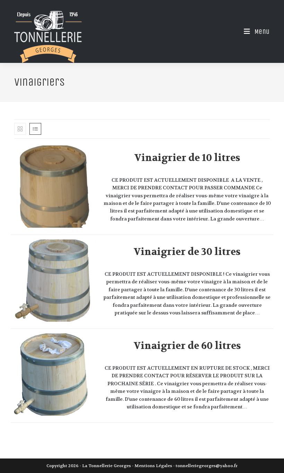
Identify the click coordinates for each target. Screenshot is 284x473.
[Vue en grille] (20, 129)
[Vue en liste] (35, 129)
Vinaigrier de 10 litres (187, 158)
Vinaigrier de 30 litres (187, 252)
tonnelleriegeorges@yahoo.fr (207, 466)
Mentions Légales (153, 466)
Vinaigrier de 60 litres (187, 346)
